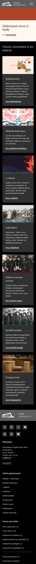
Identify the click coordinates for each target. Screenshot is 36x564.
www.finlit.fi (6, 463)
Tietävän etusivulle (9, 513)
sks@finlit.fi (6, 458)
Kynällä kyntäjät (8, 496)
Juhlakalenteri (7, 508)
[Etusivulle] (8, 417)
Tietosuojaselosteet (10, 557)
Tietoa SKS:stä (8, 531)
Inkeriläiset (6, 491)
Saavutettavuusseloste (10, 561)
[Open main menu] (31, 4)
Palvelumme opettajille (11, 544)
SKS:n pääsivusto (9, 527)
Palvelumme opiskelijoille (12, 548)
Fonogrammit (7, 500)
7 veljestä (5, 487)
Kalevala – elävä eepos (10, 479)
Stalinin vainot (7, 504)
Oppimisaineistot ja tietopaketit (14, 539)
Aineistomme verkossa (11, 535)
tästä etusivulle (11, 35)
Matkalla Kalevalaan (10, 483)
